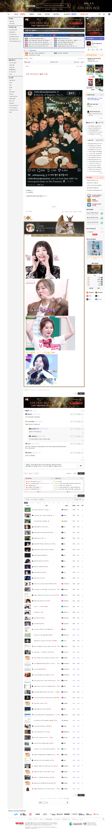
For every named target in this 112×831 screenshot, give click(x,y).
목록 (77, 66)
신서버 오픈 (47, 9)
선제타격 (65, 595)
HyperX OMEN (12, 98)
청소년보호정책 (57, 819)
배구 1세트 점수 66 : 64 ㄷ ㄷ (42, 737)
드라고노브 (66, 652)
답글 (83, 418)
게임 (58, 502)
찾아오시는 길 (74, 819)
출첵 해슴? (38, 623)
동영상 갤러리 (12, 32)
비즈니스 (35, 819)
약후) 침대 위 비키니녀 (40, 731)
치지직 (10, 82)
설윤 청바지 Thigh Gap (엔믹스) (42, 532)
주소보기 (26, 58)
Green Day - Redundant (40, 521)
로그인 (99, 14)
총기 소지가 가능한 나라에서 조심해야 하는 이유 (46, 749)
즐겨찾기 (42, 499)
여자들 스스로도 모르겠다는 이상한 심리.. (44, 657)
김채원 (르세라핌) (39, 555)
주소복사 (26, 389)
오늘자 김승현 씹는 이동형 (41, 726)
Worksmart (66, 720)
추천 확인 (80, 211)
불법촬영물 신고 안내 (66, 819)
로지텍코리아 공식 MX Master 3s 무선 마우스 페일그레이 (95, 190)
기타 (82, 502)
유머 (44, 502)
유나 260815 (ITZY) (39, 566)
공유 (63, 211)
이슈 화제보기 (80, 35)
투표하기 (95, 234)
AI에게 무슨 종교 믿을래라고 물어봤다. (44, 720)
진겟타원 (65, 692)
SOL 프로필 (56, 235)
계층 (72, 502)
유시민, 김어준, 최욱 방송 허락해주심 (43, 583)
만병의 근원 (38, 618)
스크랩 (66, 211)
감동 (77, 502)
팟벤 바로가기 (12, 80)
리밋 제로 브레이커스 (13, 105)
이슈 (32, 502)
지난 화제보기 (72, 35)
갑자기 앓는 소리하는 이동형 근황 (43, 515)
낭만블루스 (66, 766)
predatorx (65, 521)
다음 (67, 798)
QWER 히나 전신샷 (39, 526)
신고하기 (70, 211)
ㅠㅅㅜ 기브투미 (39, 606)
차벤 (10, 84)
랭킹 (42, 235)
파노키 (65, 640)
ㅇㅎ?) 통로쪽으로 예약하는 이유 (42, 777)
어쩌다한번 (66, 600)
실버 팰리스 (11, 103)
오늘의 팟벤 (11, 67)
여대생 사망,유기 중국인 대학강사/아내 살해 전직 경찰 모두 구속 (50, 680)
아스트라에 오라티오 (13, 110)
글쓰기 (81, 495)
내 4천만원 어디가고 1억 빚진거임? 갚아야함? (45, 788)
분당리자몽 (66, 635)
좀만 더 (37, 612)
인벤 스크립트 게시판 (13, 38)
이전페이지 (68, 473)
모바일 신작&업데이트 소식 (15, 41)
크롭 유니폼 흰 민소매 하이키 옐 (42, 549)
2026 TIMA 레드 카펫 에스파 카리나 (43, 543)
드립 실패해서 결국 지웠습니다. (42, 674)
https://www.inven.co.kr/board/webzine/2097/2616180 (39, 389)
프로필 (35, 235)
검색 (67, 802)
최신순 (34, 410)
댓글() (80, 66)
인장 (28, 235)
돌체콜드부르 (66, 731)
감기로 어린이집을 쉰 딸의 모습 (42, 743)
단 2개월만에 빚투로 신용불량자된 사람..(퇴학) (46, 754)
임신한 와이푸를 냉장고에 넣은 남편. (43, 783)
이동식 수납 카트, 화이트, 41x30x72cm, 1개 (95, 185)
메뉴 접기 (77, 235)
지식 (63, 502)
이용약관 (41, 819)
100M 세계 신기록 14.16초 (41, 709)
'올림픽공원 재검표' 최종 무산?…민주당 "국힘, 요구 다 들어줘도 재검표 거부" (52, 663)
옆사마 (65, 697)
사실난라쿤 (66, 618)
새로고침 (82, 410)
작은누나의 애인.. (39, 703)
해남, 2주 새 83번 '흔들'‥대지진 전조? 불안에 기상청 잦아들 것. (49, 589)
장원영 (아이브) (39, 572)
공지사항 (81, 819)
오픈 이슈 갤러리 (12, 62)
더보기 (43, 231)
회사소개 (30, 819)
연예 (39, 502)
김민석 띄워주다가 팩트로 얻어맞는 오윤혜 (45, 697)
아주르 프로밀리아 (13, 107)
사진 (68, 502)
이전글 (36, 473)
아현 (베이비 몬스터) (40, 561)
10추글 (35, 499)
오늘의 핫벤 (11, 65)
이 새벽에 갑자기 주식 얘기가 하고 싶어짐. (45, 595)
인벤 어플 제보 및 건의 (14, 36)
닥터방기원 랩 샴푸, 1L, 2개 (92, 180)
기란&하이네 (54, 9)
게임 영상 (11, 94)
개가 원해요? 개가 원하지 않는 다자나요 (44, 766)
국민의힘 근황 (38, 669)
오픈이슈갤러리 (81, 58)
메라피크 (65, 777)
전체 (26, 502)
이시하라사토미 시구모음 (41, 509)
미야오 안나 (38, 578)
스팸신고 (75, 211)
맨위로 (75, 473)
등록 (81, 465)
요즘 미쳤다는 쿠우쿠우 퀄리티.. (42, 771)
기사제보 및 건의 (12, 34)
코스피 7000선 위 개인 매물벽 (42, 629)
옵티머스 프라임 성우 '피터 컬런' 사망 (43, 640)
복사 (31, 58)
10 (64, 798)
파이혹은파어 (66, 663)
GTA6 (10, 112)
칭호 (49, 235)
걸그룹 (10, 87)
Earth (65, 686)
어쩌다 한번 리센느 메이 (41, 600)
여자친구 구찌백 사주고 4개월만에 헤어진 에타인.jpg (47, 686)
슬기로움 (28, 62)
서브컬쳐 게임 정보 (13, 96)
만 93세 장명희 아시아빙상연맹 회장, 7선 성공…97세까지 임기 (49, 714)
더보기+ (52, 478)
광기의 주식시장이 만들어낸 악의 (43, 760)
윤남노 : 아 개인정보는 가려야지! (43, 652)
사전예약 (60, 9)
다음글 (29, 473)
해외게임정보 (12, 91)
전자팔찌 (65, 657)
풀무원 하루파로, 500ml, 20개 (93, 187)
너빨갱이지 (66, 509)
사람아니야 (66, 606)
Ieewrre (65, 515)
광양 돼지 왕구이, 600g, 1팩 (92, 182)
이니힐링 (40, 231)
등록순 (31, 410)
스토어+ (101, 55)
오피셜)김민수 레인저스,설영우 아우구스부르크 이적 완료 (48, 646)
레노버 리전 (11, 100)
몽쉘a (65, 629)
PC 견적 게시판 (12, 71)
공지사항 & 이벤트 (13, 29)
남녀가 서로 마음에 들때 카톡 (42, 635)
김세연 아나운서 (39, 538)
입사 (65, 526)
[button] (39, 491)
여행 (10, 89)
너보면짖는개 (66, 583)
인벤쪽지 (37, 231)
